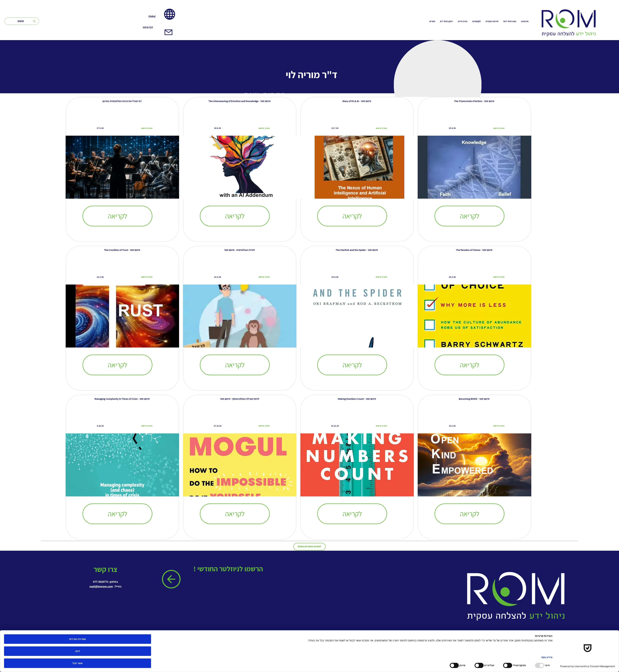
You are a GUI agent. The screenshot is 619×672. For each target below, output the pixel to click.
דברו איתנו (148, 27)
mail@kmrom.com (101, 586)
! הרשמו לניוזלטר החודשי (228, 568)
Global (151, 16)
